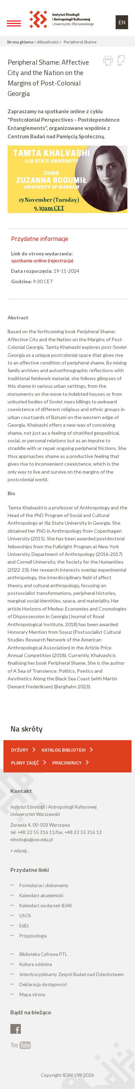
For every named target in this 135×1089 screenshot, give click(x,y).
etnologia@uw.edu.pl (31, 839)
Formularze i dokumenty (44, 885)
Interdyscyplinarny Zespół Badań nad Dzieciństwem (71, 974)
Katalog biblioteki (64, 749)
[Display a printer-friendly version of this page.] (108, 61)
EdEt (24, 925)
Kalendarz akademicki (41, 895)
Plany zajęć (25, 762)
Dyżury (19, 749)
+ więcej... (19, 850)
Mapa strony (32, 994)
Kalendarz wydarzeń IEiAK (45, 905)
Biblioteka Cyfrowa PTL (43, 954)
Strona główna (20, 41)
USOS (25, 915)
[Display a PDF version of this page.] (121, 60)
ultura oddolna (37, 964)
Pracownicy (67, 762)
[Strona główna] (63, 19)
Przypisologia (33, 936)
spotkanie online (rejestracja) (42, 260)
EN (121, 22)
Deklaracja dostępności (43, 984)
